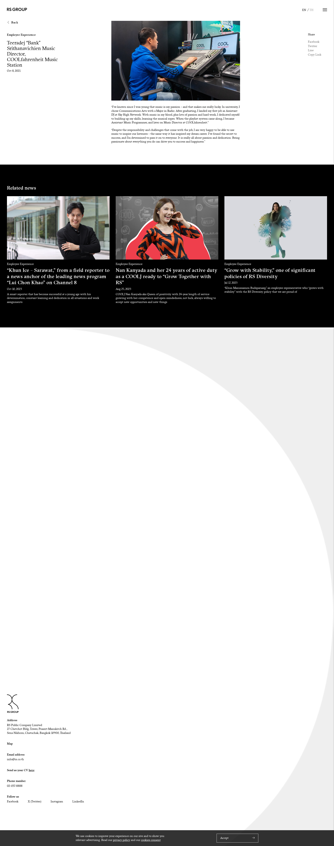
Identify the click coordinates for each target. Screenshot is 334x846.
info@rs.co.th (15, 759)
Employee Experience (21, 34)
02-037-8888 (14, 786)
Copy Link (314, 54)
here (31, 770)
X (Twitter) (34, 801)
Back (14, 22)
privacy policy (121, 840)
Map (10, 743)
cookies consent (151, 840)
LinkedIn (78, 801)
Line (311, 50)
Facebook (313, 42)
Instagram (57, 801)
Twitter (312, 46)
